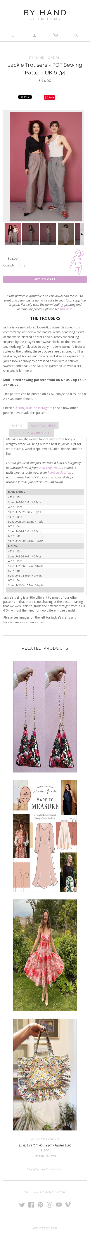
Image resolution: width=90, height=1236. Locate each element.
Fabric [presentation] (17, 425)
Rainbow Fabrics (59, 472)
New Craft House (50, 467)
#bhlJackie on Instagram (35, 408)
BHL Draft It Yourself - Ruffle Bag (45, 1145)
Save (51, 97)
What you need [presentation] (43, 425)
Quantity (9, 265)
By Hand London (45, 1138)
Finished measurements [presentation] (31, 433)
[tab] (17, 425)
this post (66, 309)
